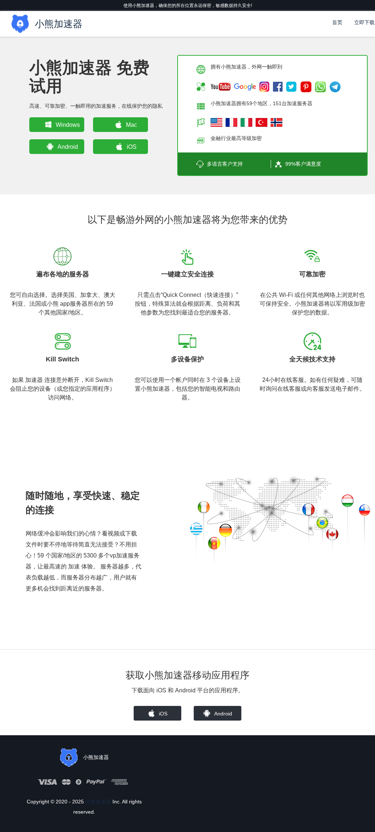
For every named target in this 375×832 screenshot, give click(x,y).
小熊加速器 (98, 802)
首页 (337, 22)
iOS (132, 147)
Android (67, 147)
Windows (68, 125)
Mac (131, 125)
